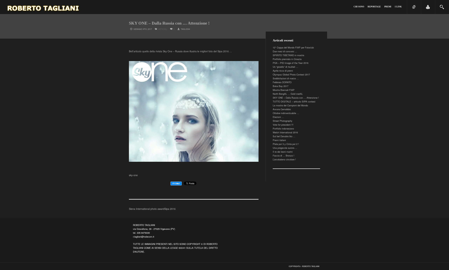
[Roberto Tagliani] (44, 7)
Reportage (374, 6)
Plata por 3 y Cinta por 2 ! (286, 144)
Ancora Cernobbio (282, 109)
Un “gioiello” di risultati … (285, 66)
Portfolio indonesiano (283, 128)
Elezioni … (278, 117)
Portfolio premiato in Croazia (287, 59)
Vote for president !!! (283, 124)
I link (398, 6)
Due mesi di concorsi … (285, 51)
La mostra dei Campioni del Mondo (290, 105)
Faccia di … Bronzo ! (283, 155)
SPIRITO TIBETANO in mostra (288, 55)
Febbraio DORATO (282, 82)
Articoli (162, 29)
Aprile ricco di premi (283, 70)
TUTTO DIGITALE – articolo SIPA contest (294, 101)
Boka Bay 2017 (280, 86)
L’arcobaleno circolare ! (284, 159)
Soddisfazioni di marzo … (286, 78)
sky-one (133, 175)
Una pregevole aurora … (285, 147)
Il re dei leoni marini (283, 151)
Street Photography (282, 120)
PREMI (387, 6)
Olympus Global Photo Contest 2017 (291, 74)
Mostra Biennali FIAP (283, 90)
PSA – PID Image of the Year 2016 (290, 63)
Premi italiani (279, 140)
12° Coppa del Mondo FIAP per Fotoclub (293, 47)
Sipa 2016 (170, 209)
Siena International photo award (146, 209)
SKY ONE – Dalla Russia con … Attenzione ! (296, 97)
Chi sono (359, 6)
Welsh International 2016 (285, 132)
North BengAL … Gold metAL (288, 93)
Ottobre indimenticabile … (286, 113)
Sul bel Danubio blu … (284, 136)
